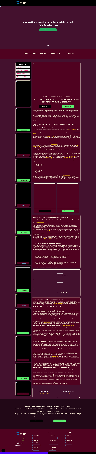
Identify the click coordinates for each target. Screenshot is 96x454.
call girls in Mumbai (66, 175)
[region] (48, 26)
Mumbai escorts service (50, 338)
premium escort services (72, 129)
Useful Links (18, 445)
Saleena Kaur (60, 273)
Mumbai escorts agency (58, 303)
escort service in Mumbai (67, 157)
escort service (73, 156)
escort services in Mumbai (37, 150)
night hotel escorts (50, 136)
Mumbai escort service (67, 325)
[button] (1, 26)
